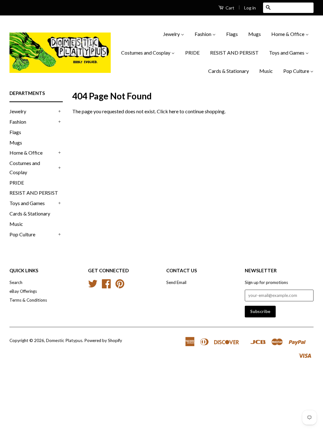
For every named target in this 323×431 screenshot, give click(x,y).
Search (15, 282)
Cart (229, 7)
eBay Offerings (23, 291)
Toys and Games (287, 53)
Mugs (254, 34)
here (174, 111)
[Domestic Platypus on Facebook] (106, 285)
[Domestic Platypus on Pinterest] (120, 285)
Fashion (203, 34)
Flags (232, 34)
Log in (250, 7)
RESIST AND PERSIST (234, 53)
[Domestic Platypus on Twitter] (92, 285)
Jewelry (172, 34)
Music (266, 71)
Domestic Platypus (64, 340)
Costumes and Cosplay (146, 53)
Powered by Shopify (103, 340)
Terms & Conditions (28, 300)
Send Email (176, 282)
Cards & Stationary (228, 71)
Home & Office (288, 34)
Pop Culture (296, 71)
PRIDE (192, 53)
